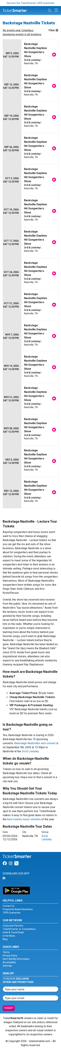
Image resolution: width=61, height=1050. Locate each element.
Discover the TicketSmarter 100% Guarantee (30, 3)
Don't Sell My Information (16, 959)
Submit (8, 1008)
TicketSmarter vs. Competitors (19, 929)
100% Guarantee (12, 912)
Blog (5, 939)
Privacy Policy (10, 955)
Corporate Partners (13, 925)
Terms (6, 952)
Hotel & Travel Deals (13, 932)
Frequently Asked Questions (18, 909)
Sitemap (7, 965)
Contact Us (8, 906)
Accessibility (9, 962)
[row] (30, 55)
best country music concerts (24, 819)
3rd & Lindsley (30, 751)
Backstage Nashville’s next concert (34, 743)
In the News (9, 935)
